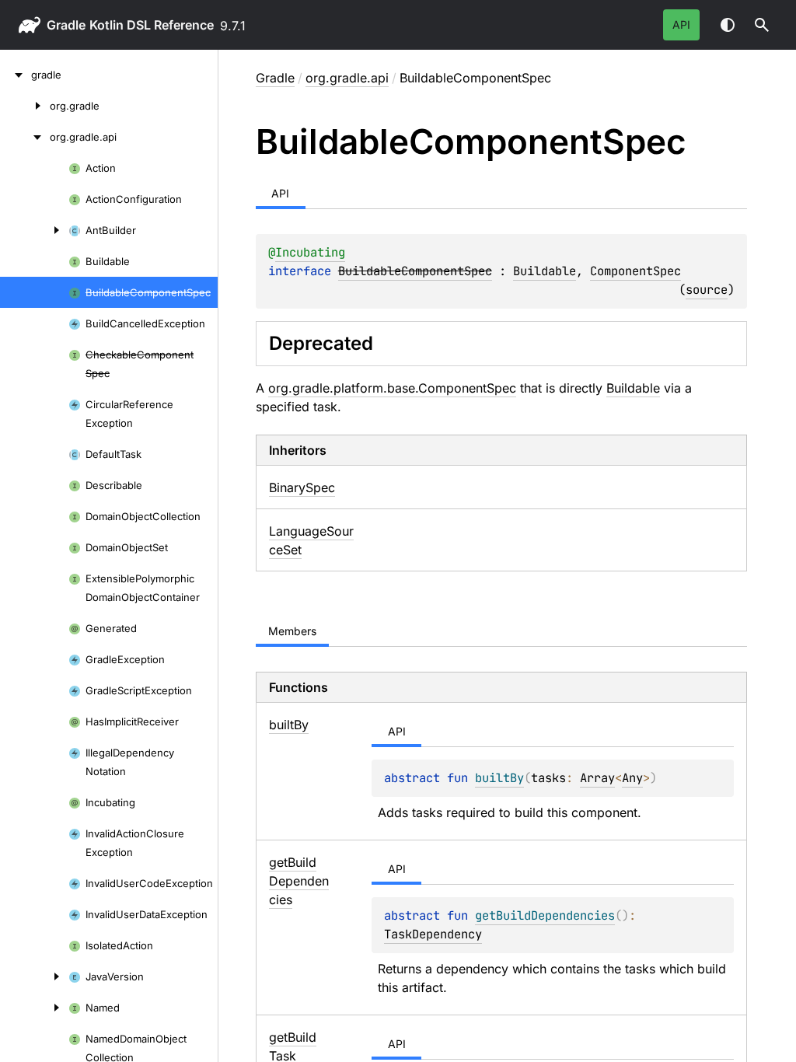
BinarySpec (302, 487)
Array (597, 778)
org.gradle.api (347, 78)
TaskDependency (433, 934)
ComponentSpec (635, 271)
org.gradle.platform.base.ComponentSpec (392, 388)
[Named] (34, 1007)
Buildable (544, 271)
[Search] (761, 24)
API (681, 24)
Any (632, 778)
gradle (66, 25)
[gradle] (15, 74)
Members (292, 631)
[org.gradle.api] (25, 136)
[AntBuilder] (34, 230)
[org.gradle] (25, 105)
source (707, 289)
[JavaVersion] (34, 976)
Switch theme (727, 24)
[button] (761, 24)
